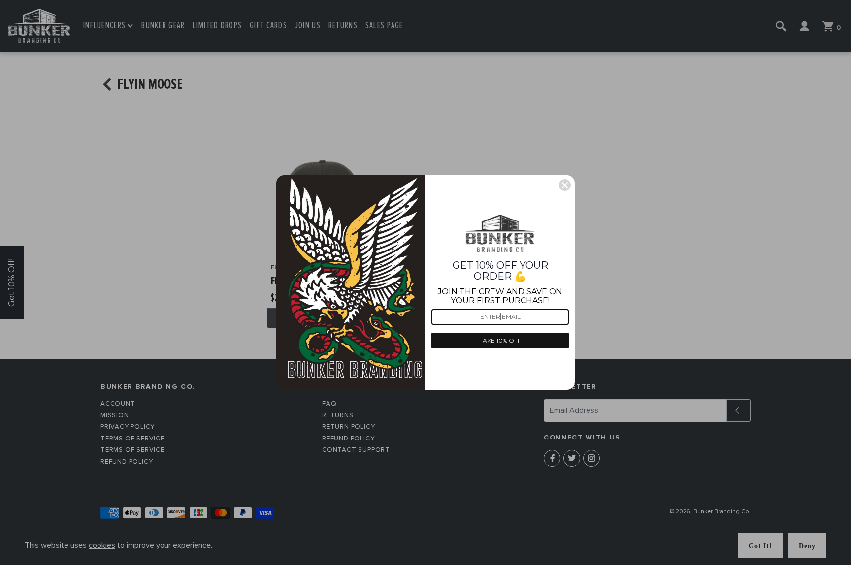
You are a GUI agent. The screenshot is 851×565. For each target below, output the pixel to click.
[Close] (565, 185)
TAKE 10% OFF (500, 340)
